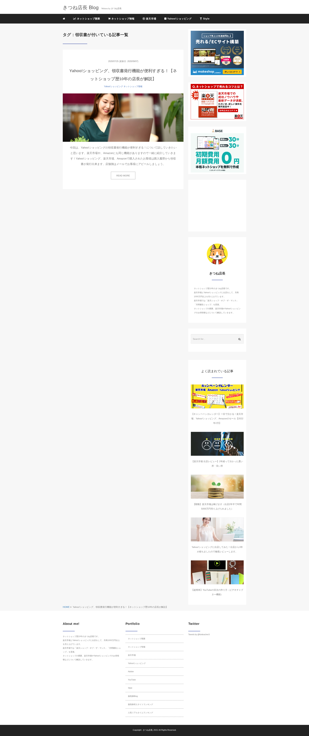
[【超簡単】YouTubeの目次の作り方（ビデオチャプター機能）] (217, 572)
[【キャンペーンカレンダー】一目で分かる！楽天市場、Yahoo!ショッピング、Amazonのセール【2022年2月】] (217, 396)
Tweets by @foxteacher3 (199, 634)
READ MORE (123, 175)
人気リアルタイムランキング (140, 713)
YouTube (132, 680)
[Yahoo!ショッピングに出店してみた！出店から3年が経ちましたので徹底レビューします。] (217, 529)
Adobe (131, 671)
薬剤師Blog (133, 696)
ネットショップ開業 (88, 18)
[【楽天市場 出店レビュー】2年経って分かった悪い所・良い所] (217, 444)
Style (206, 18)
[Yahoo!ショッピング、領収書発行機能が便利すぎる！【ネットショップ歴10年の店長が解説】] (123, 117)
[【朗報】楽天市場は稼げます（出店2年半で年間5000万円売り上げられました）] (217, 487)
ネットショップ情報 (123, 18)
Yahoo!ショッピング (179, 18)
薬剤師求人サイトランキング (140, 704)
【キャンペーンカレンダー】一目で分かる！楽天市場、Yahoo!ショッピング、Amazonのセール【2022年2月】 (217, 418)
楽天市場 (150, 18)
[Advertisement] (217, 205)
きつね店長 (148, 730)
